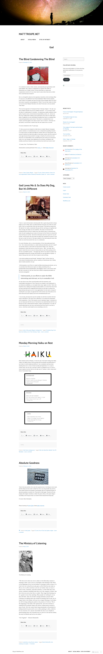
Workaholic (21, 451)
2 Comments (32, 643)
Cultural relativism (45, 172)
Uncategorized (39, 330)
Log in (64, 190)
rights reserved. (40, 505)
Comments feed (67, 197)
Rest (47, 450)
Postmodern (38, 174)
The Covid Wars (66, 134)
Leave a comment (50, 174)
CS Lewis (39, 172)
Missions (32, 642)
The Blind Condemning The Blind (37, 59)
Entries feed (66, 194)
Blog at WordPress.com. (18, 651)
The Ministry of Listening (32, 543)
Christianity (48, 330)
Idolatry (25, 331)
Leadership (25, 642)
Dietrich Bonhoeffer (46, 642)
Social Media (32, 39)
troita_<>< (39, 147)
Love (24, 643)
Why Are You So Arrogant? (69, 122)
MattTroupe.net (29, 34)
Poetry (26, 450)
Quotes (27, 172)
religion (51, 530)
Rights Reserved (49, 147)
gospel (29, 330)
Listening (21, 643)
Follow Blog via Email (69, 65)
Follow (66, 79)
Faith (27, 330)
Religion (31, 172)
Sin (45, 174)
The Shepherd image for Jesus (70, 117)
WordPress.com (66, 200)
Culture (24, 172)
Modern (29, 174)
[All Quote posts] (19, 530)
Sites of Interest (44, 39)
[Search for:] (73, 59)
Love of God (29, 331)
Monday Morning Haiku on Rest (36, 343)
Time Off (54, 450)
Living (29, 642)
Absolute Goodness (29, 462)
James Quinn (31, 505)
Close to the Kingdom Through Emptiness (73, 111)
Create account (66, 187)
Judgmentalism (24, 174)
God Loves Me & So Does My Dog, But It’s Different (37, 187)
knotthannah (68, 149)
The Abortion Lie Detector (75, 154)
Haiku (45, 450)
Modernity (33, 174)
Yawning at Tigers (36, 331)
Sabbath (50, 450)
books (24, 330)
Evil (54, 172)
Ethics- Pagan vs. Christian (69, 139)
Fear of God (41, 530)
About (23, 39)
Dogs (52, 330)
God (20, 174)
